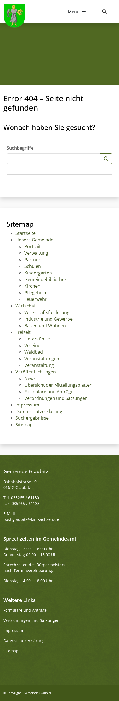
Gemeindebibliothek (45, 279)
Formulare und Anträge (48, 392)
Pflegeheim (36, 293)
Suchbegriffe (20, 148)
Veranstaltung (39, 365)
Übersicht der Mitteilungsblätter (58, 385)
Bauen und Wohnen (45, 326)
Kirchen (32, 286)
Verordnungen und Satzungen (56, 398)
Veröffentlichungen (35, 372)
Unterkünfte (37, 339)
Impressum (27, 405)
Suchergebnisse (32, 418)
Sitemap (24, 425)
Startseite (25, 233)
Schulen (32, 266)
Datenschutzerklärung (38, 411)
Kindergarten (38, 273)
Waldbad (33, 352)
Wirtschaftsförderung (46, 312)
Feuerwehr (35, 299)
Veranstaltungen (41, 359)
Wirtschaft (26, 306)
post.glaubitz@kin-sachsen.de (31, 519)
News (30, 378)
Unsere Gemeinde (34, 240)
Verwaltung (36, 253)
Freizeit (23, 332)
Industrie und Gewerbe (48, 319)
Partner (32, 260)
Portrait (32, 246)
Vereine (32, 345)
